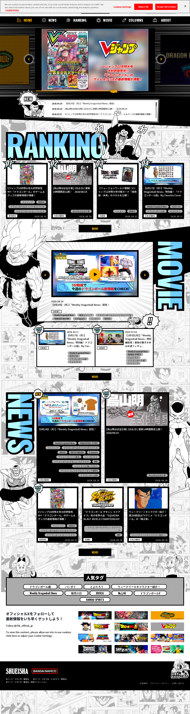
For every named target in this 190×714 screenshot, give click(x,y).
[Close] (185, 6)
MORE (95, 229)
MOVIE (107, 20)
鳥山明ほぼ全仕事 (81, 211)
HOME (28, 20)
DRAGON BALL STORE (89, 443)
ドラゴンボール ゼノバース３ (30, 211)
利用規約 (144, 683)
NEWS (53, 20)
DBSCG (41, 202)
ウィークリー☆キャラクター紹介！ (149, 534)
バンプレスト (91, 456)
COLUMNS (136, 20)
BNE (96, 461)
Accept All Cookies (166, 6)
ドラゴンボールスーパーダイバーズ (27, 206)
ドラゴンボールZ (150, 593)
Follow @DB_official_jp (19, 625)
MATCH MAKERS (77, 452)
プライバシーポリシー (160, 683)
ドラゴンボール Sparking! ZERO (109, 315)
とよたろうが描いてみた (86, 466)
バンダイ (119, 211)
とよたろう (175, 211)
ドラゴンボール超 (156, 211)
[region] (91, 110)
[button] (29, 59)
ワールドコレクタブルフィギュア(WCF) (79, 470)
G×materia (93, 452)
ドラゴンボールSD (89, 475)
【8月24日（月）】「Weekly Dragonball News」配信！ (90, 103)
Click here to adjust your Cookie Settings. (29, 635)
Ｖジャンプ (27, 202)
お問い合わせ (178, 683)
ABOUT (166, 20)
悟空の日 (176, 206)
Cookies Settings (122, 6)
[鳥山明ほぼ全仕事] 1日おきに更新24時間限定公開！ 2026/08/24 (96, 108)
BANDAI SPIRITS (134, 354)
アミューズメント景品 (64, 318)
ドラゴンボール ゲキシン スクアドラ (71, 461)
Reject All (143, 6)
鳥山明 (122, 593)
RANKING (79, 20)
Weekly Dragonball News (157, 206)
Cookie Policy (12, 10)
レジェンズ (84, 315)
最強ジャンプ (87, 318)
